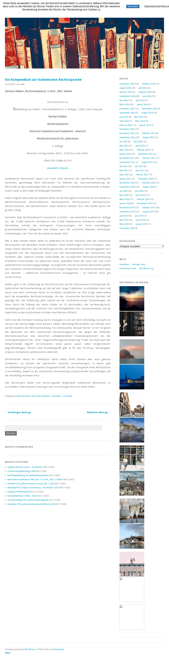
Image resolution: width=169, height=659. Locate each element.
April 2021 (140, 170)
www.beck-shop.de (57, 168)
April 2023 (124, 121)
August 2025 (125, 88)
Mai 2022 (123, 145)
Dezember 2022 (127, 129)
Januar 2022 (125, 154)
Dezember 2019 (144, 203)
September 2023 (127, 112)
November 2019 (127, 207)
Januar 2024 (142, 104)
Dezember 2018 (127, 228)
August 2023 (147, 112)
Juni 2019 (139, 216)
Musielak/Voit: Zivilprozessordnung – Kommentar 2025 (33, 487)
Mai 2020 (123, 195)
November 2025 (127, 84)
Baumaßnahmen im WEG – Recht (22, 496)
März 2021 (124, 174)
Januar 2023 (145, 125)
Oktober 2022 (148, 133)
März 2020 (124, 199)
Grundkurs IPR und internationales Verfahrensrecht (31, 504)
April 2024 (140, 100)
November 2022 (127, 133)
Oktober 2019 (148, 207)
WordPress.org (146, 268)
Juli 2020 (123, 191)
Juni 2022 (138, 141)
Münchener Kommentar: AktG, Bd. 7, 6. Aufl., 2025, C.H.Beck (35, 479)
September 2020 (127, 187)
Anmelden (124, 264)
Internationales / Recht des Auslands (32, 396)
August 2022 (148, 137)
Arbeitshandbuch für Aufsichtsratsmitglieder (28, 500)
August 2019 (148, 211)
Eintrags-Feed (138, 264)
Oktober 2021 (148, 158)
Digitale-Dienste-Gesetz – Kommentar (25, 467)
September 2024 (127, 96)
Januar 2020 (125, 203)
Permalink (67, 396)
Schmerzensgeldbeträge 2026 (21, 471)
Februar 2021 (142, 174)
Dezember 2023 (127, 108)
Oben (8, 653)
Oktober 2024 (144, 92)
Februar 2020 (143, 199)
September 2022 (127, 137)
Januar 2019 (141, 224)
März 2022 (124, 150)
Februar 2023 (125, 125)
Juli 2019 (123, 216)
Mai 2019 (123, 220)
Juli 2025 (142, 88)
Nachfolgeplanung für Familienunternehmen (28, 475)
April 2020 (140, 195)
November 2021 (127, 158)
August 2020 (148, 187)
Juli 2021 (123, 166)
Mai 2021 (123, 170)
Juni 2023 (123, 117)
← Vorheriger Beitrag (18, 412)
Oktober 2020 (148, 182)
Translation (55, 396)
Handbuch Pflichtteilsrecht (19, 491)
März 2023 (140, 121)
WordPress (30, 649)
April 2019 (140, 220)
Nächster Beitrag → (99, 412)
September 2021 (127, 162)
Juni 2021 (139, 166)
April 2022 (140, 145)
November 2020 (127, 182)
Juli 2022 (123, 141)
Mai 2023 (138, 117)
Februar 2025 (125, 92)
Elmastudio (59, 649)
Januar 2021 (125, 178)
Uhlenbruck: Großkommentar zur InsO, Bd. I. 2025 (30, 483)
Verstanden (132, 6)
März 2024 (124, 104)
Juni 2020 (139, 191)
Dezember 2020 (145, 178)
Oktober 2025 (148, 84)
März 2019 (124, 224)
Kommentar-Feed (127, 268)
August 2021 (147, 162)
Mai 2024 (123, 100)
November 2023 (149, 108)
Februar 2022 (143, 150)
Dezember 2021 (145, 154)
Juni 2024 (147, 96)
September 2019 (127, 211)
